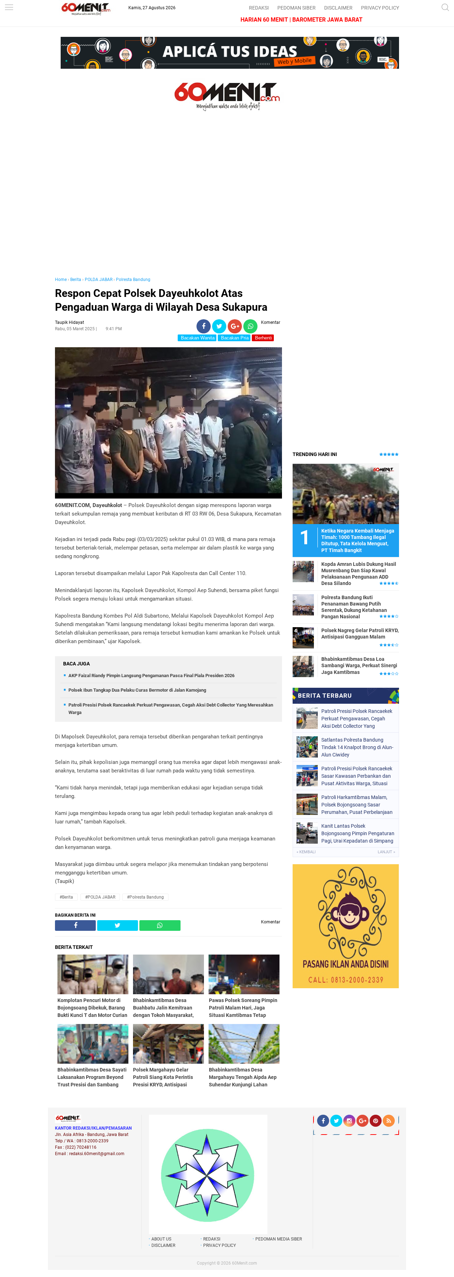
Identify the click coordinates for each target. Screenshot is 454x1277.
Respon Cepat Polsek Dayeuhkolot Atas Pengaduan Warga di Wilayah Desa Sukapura (161, 300)
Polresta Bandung (133, 279)
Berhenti (263, 338)
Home (61, 279)
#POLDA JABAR (100, 897)
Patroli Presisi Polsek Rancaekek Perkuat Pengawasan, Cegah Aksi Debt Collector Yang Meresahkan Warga (356, 718)
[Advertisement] (168, 201)
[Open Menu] (9, 8)
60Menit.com (244, 1263)
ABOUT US (161, 1239)
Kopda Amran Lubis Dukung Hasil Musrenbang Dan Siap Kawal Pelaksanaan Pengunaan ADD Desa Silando (358, 573)
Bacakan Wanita (197, 338)
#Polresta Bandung (145, 897)
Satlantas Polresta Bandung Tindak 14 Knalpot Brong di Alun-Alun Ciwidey (357, 747)
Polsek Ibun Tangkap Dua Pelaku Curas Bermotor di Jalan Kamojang (137, 690)
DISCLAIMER (338, 8)
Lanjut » (386, 852)
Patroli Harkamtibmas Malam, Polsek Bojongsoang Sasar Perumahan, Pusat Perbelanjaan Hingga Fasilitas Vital (357, 804)
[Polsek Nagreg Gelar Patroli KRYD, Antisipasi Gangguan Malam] (303, 637)
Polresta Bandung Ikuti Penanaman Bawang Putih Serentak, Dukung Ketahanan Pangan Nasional (354, 607)
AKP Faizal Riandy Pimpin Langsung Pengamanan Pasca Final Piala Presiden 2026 (151, 675)
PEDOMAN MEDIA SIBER (278, 1239)
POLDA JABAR (98, 279)
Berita (75, 279)
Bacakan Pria (234, 338)
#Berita (66, 897)
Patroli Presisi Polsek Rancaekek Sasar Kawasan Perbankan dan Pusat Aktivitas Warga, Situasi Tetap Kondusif (356, 776)
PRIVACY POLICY (380, 8)
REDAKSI (259, 8)
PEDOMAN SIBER (296, 8)
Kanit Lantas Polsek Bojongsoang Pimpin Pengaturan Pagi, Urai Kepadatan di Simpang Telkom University (357, 833)
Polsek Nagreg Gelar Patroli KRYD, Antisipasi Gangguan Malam (360, 634)
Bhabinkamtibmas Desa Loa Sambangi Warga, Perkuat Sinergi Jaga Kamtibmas (359, 665)
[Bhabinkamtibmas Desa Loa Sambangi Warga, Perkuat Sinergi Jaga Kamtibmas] (303, 666)
